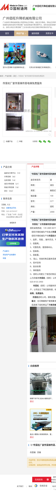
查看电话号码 (11, 208)
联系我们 (32, 486)
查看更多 (13, 223)
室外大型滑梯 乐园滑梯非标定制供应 (16, 67)
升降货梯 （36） (10, 177)
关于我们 (20, 486)
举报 (20, 141)
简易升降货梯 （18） (12, 187)
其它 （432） (9, 191)
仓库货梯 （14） (10, 180)
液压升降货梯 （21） (12, 184)
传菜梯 (33, 452)
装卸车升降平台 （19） (12, 173)
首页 (1, 76)
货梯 (39, 452)
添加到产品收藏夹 (9, 255)
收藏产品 (9, 141)
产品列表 (8, 76)
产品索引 (6, 251)
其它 (15, 76)
